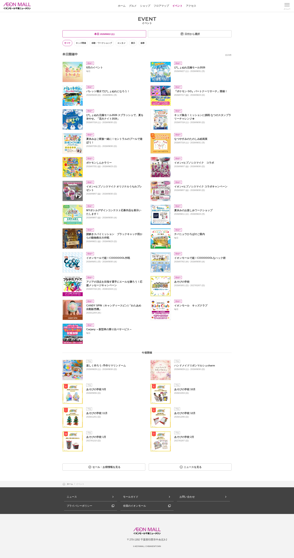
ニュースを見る (193, 467)
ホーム (70, 484)
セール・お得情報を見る (106, 467)
